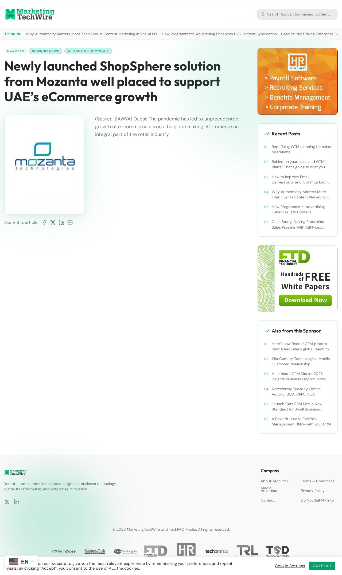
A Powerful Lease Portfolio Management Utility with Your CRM (301, 421)
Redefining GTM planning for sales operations (301, 149)
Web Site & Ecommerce (88, 51)
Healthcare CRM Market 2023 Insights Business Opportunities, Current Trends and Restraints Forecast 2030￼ (299, 376)
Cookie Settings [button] (290, 566)
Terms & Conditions (318, 481)
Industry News (45, 51)
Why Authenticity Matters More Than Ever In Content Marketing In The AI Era (92, 34)
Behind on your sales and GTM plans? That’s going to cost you (298, 164)
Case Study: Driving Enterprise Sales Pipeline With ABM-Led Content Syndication (298, 224)
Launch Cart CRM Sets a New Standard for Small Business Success (297, 406)
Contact (268, 500)
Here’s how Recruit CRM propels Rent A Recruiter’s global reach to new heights (300, 346)
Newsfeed (15, 51)
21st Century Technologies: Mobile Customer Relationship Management (301, 361)
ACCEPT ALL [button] (322, 566)
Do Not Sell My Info (317, 500)
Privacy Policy (313, 490)
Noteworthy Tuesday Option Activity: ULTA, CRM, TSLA (296, 391)
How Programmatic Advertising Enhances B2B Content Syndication (219, 34)
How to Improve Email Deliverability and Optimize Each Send (300, 179)
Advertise (269, 490)
